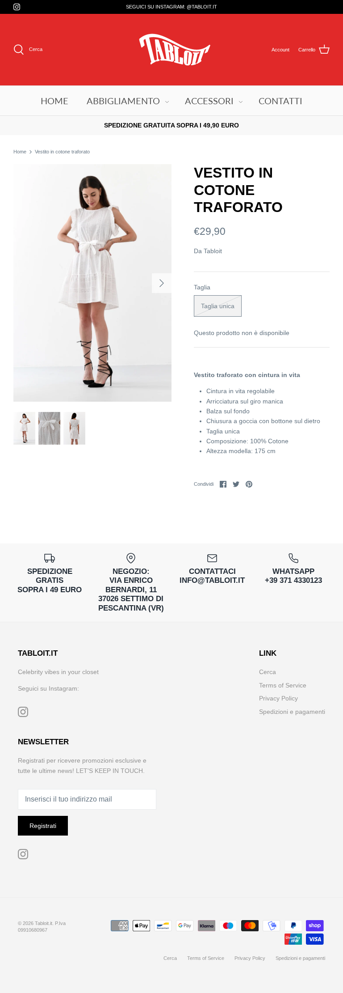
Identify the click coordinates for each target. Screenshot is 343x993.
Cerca (267, 671)
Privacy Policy (278, 698)
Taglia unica (217, 306)
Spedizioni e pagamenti (292, 711)
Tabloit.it (43, 923)
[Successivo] (162, 283)
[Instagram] (16, 7)
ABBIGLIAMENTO (123, 100)
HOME (54, 100)
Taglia (202, 287)
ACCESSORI (209, 100)
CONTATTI (280, 100)
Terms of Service (282, 685)
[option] (92, 283)
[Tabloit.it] (171, 49)
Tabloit (213, 251)
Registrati (42, 825)
